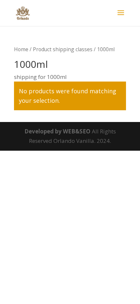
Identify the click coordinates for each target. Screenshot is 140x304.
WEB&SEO (77, 131)
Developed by (43, 131)
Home (21, 49)
